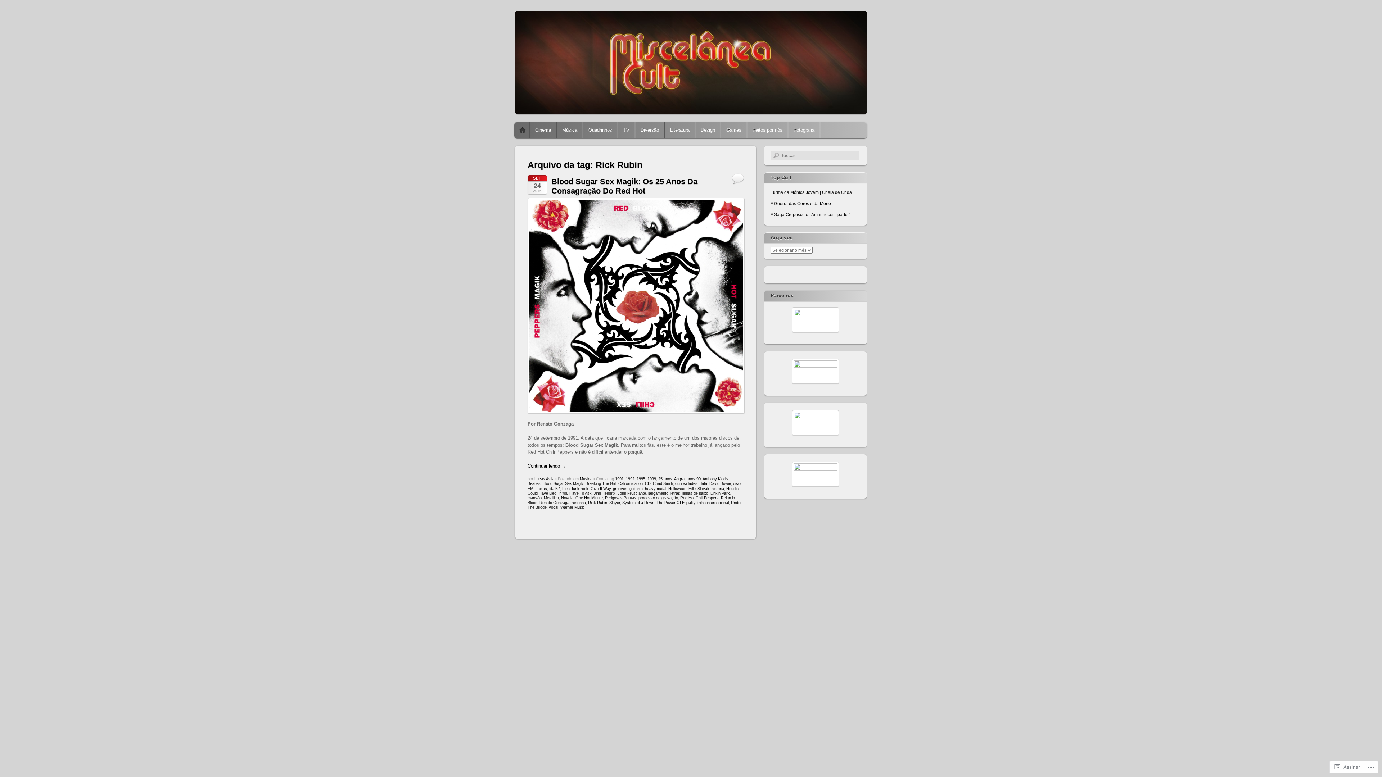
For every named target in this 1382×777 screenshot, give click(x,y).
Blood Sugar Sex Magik (563, 483)
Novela (567, 498)
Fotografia (804, 130)
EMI (531, 488)
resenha (579, 502)
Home (522, 130)
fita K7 (554, 488)
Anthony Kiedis (715, 479)
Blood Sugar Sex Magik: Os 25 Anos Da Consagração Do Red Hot (624, 186)
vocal (553, 507)
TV (626, 130)
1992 (630, 479)
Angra (679, 479)
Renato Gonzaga (554, 502)
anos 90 (694, 479)
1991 (619, 479)
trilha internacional (713, 502)
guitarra (636, 488)
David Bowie (720, 483)
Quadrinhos (600, 130)
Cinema (543, 130)
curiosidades (686, 483)
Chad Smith (663, 483)
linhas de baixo (695, 493)
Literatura (680, 130)
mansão (535, 498)
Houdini (732, 488)
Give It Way (601, 488)
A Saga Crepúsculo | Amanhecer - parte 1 (811, 214)
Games (733, 130)
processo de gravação (658, 498)
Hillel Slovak (698, 488)
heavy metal (655, 488)
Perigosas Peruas (620, 498)
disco (737, 483)
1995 (641, 479)
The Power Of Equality (675, 502)
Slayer (614, 502)
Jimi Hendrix (604, 493)
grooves (620, 488)
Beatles (534, 483)
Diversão (650, 130)
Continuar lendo (547, 466)
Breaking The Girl (601, 483)
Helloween (677, 488)
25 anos (665, 479)
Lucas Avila (544, 479)
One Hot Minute (589, 498)
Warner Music (572, 507)
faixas (542, 488)
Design (708, 130)
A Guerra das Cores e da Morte (801, 203)
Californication (630, 483)
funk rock (580, 488)
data (703, 483)
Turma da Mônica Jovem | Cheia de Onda (811, 192)
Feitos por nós (767, 130)
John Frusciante (632, 493)
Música (569, 130)
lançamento (658, 493)
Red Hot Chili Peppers (699, 498)
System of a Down (638, 502)
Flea (566, 488)
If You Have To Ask (575, 493)
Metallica (551, 498)
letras (675, 493)
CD (648, 483)
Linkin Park (720, 493)
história (718, 488)
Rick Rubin (597, 502)
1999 (651, 479)
